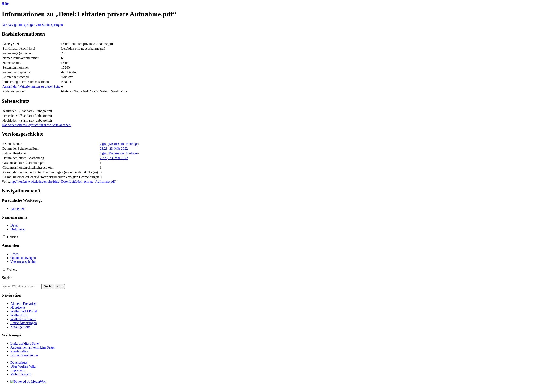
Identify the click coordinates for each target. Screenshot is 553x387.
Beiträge (132, 144)
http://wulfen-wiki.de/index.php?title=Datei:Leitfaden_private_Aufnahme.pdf (62, 181)
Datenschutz (18, 362)
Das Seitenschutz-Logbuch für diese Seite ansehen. (36, 125)
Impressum (17, 370)
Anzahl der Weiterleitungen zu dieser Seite (31, 86)
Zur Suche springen (49, 25)
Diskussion (116, 144)
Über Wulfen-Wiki (23, 366)
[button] (4, 236)
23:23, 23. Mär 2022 (114, 148)
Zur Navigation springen (18, 25)
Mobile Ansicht (20, 374)
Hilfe (5, 3)
